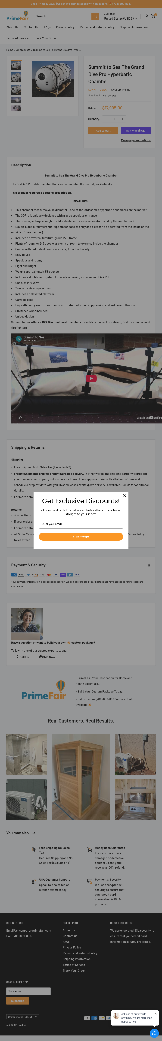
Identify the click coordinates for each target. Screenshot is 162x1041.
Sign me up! (81, 536)
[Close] (124, 495)
